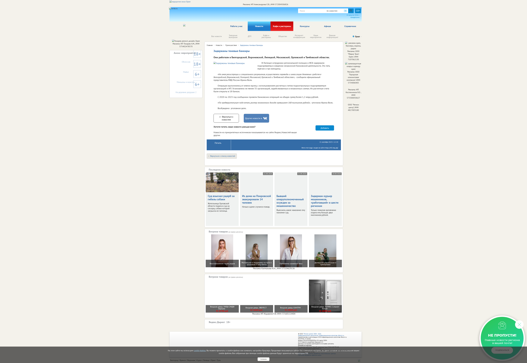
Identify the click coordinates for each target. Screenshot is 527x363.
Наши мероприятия (315, 36)
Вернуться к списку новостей (222, 156)
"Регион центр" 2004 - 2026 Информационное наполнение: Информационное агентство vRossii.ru (321, 334)
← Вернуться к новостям (226, 118)
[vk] (265, 118)
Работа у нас (236, 26)
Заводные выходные (233, 36)
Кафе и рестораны (282, 26)
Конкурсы (304, 26)
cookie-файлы (200, 350)
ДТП (249, 36)
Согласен (263, 359)
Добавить (325, 128)
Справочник (350, 26)
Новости (259, 26)
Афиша (327, 26)
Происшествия (231, 45)
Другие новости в (253, 118)
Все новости (216, 36)
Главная (210, 45)
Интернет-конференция (299, 36)
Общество (282, 36)
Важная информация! (332, 36)
